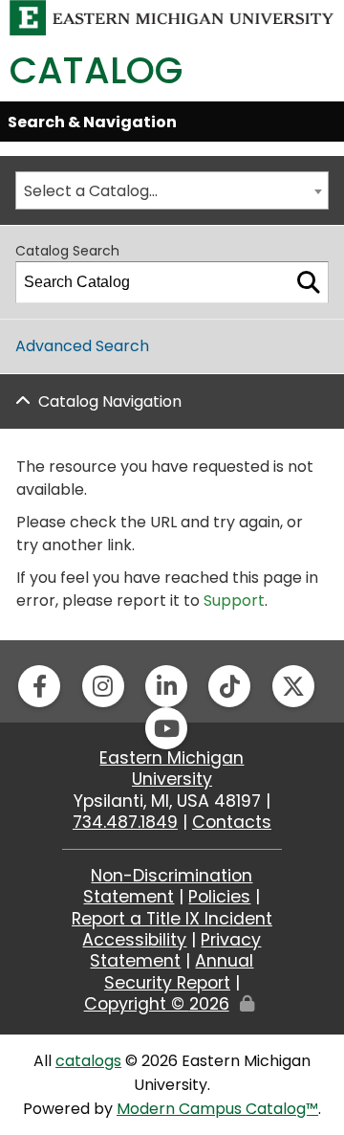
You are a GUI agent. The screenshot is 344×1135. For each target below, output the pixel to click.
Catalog (96, 70)
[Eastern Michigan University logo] (172, 17)
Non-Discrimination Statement (167, 886)
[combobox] (172, 190)
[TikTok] (229, 686)
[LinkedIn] (166, 686)
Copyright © (156, 1003)
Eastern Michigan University (171, 768)
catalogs (88, 1061)
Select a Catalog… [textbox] (91, 191)
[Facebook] (39, 686)
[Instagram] (103, 686)
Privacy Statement (175, 950)
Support (234, 601)
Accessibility (134, 939)
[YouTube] (166, 728)
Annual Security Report (179, 971)
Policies (219, 896)
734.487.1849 (125, 822)
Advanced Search (82, 346)
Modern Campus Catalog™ (217, 1109)
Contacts (231, 822)
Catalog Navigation (110, 401)
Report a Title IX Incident (172, 918)
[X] (293, 686)
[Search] (309, 282)
